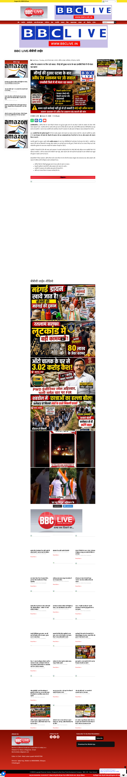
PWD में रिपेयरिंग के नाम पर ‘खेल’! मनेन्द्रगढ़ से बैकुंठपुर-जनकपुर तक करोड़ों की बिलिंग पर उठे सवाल (85, 552)
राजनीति (57, 22)
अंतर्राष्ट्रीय (29, 22)
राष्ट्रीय (23, 22)
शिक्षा (67, 22)
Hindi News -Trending (38, 60)
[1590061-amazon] (16, 77)
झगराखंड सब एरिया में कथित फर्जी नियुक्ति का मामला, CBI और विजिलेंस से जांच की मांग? (16, 82)
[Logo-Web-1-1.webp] (56, 532)
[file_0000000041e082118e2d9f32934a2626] (62, 182)
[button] (32, 120)
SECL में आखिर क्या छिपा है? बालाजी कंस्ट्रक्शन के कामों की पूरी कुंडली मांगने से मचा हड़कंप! (84, 607)
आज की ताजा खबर (38, 22)
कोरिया (60, 60)
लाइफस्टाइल (73, 22)
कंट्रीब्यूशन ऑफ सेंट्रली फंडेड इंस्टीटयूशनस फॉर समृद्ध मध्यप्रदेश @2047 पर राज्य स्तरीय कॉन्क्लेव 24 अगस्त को (71, 775)
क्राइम (80, 22)
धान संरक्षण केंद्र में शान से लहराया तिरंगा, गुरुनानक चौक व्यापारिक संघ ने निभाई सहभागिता (39, 579)
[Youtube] (58, 736)
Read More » (33, 556)
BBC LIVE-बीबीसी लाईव (28, 51)
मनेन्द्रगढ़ (73, 60)
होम (18, 22)
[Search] (115, 22)
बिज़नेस (89, 22)
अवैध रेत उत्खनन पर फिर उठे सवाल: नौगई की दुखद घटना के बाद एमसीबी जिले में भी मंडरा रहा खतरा (16, 114)
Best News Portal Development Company (70, 772)
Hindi (106, 1)
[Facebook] (51, 736)
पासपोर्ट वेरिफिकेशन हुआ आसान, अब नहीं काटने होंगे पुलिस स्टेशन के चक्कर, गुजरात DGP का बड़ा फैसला (39, 635)
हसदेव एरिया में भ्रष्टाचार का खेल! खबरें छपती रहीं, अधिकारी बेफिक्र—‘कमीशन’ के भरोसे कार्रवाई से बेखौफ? (40, 607)
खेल (52, 22)
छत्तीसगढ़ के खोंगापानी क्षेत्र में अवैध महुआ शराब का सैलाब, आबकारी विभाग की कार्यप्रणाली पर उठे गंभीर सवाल (16, 106)
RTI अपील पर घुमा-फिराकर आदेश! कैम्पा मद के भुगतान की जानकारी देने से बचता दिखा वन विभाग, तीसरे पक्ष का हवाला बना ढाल (85, 721)
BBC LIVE (85, 772)
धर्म (84, 22)
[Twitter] (54, 736)
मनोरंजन (47, 22)
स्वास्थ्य (62, 22)
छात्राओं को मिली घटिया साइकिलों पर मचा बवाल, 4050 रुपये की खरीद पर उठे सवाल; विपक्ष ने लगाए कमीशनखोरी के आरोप (62, 635)
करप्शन (56, 60)
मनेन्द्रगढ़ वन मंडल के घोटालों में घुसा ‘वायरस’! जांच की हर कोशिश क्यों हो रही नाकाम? (84, 579)
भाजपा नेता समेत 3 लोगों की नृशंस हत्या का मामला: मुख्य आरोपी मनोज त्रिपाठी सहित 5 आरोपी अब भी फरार (15, 97)
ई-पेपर (94, 22)
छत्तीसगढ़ (68, 60)
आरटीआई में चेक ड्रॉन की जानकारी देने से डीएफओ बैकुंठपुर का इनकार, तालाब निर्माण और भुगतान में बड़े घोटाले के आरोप (85, 635)
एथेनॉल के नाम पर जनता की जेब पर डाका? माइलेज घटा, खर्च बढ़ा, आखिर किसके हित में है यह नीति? (63, 721)
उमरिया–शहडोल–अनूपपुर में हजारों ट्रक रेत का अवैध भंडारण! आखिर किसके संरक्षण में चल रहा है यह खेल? (40, 721)
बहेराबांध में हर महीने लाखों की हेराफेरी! (61, 550)
